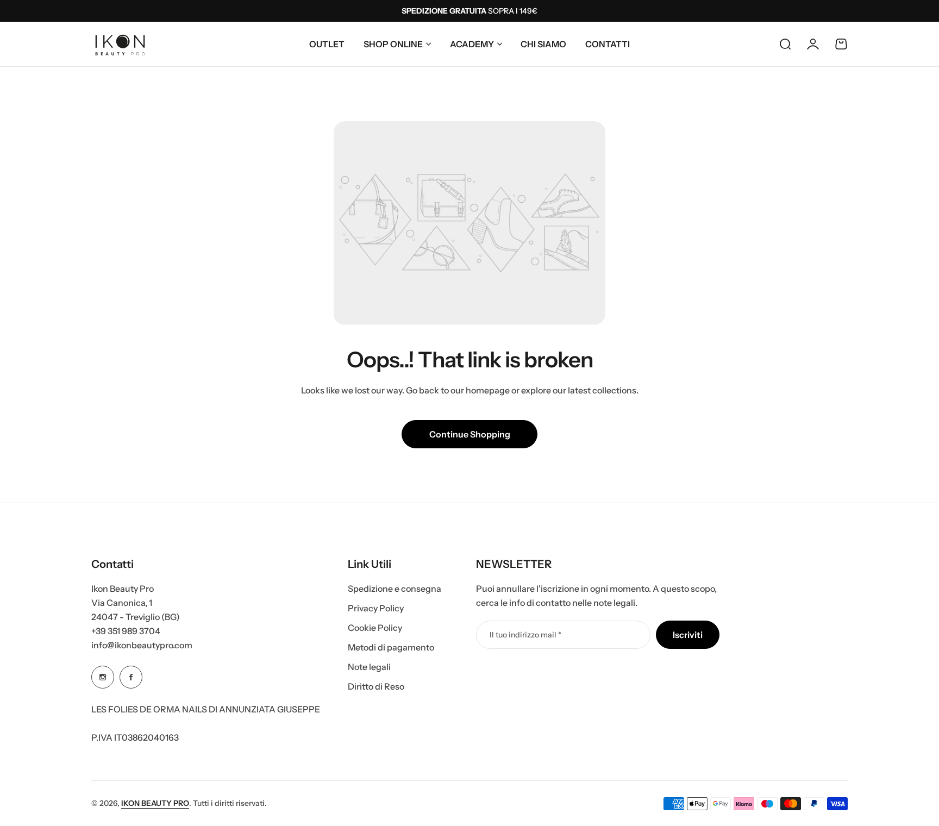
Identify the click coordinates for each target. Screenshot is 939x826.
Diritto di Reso (376, 686)
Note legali (369, 666)
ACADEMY (472, 44)
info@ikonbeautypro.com (141, 645)
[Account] (813, 44)
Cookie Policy (375, 627)
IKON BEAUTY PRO (155, 803)
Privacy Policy (376, 608)
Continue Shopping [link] (469, 434)
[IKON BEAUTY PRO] (120, 44)
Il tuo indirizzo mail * (525, 635)
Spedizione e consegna (394, 588)
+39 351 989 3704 (125, 630)
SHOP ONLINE (393, 44)
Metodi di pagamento (391, 647)
